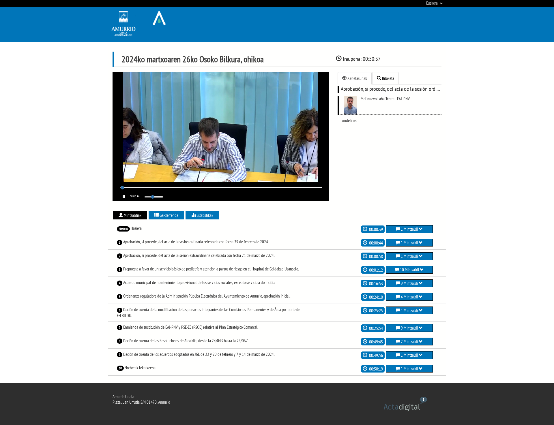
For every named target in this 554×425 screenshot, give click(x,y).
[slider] (122, 187)
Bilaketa (387, 78)
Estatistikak (204, 215)
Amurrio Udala (123, 396)
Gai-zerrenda (168, 215)
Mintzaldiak (132, 215)
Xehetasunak (357, 78)
